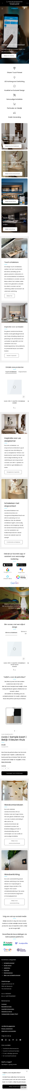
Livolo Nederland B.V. (7, 734)
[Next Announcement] (27, 3)
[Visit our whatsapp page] (17, 1040)
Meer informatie (6, 762)
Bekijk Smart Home (10, 201)
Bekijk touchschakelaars (12, 146)
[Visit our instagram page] (6, 1040)
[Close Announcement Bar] (28, 3)
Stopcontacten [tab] (23, 372)
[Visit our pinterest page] (13, 1040)
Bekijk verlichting (10, 229)
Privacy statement (7, 1029)
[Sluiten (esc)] (27, 1071)
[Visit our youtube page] (20, 1040)
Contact (4, 1004)
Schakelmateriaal (9, 963)
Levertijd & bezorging (7, 1009)
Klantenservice (8, 973)
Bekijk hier (9, 296)
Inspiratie (6, 970)
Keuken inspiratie (11, 355)
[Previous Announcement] (2, 3)
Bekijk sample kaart (14, 1086)
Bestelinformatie (6, 1006)
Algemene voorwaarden (8, 1031)
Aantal (3, 766)
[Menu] (2, 8)
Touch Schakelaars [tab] (11, 372)
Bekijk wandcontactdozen (12, 173)
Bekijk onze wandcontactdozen (14, 842)
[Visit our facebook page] (2, 1040)
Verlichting (7, 968)
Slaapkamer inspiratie (13, 472)
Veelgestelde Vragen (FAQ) (9, 1014)
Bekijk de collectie (9, 55)
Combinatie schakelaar (13, 542)
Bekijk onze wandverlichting (14, 902)
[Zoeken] (27, 8)
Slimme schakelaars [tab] (11, 632)
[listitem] (14, 3)
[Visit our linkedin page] (9, 1040)
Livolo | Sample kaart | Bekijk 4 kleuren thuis (13, 738)
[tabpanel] (14, 392)
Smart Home (7, 965)
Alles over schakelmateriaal (12, 975)
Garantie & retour (6, 1011)
